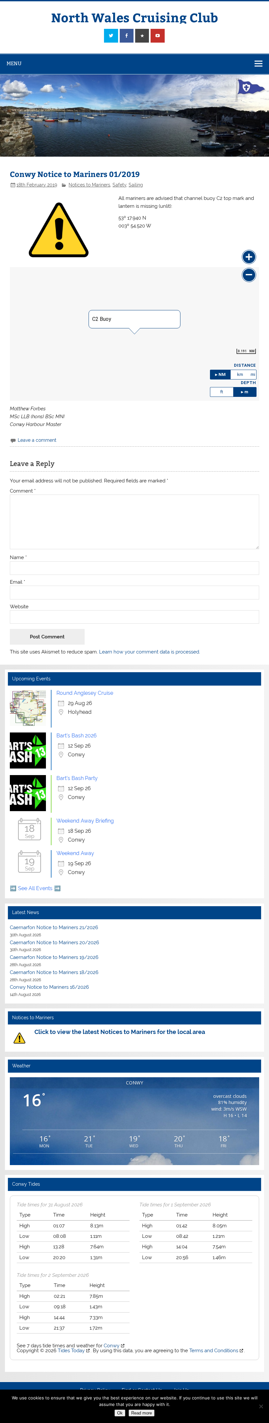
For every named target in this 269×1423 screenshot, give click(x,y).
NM (222, 374)
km (240, 374)
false (135, 1159)
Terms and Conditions (213, 1351)
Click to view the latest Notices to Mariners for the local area (119, 1031)
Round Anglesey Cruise (84, 693)
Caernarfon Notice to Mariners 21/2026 (54, 927)
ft (221, 391)
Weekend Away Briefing (85, 821)
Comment (23, 491)
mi (253, 374)
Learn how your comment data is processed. (149, 652)
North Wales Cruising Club (134, 17)
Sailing (136, 184)
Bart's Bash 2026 (76, 735)
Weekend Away (75, 853)
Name (18, 557)
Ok (120, 1413)
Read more (141, 1413)
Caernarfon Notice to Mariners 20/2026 (54, 942)
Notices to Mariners (89, 184)
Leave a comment (37, 440)
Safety (119, 184)
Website (19, 606)
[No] (261, 1406)
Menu (14, 63)
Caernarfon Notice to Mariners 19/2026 (54, 957)
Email (17, 582)
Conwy (111, 1346)
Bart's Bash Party (77, 778)
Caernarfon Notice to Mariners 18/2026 (54, 972)
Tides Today (71, 1351)
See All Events (35, 888)
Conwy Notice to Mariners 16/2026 (49, 987)
